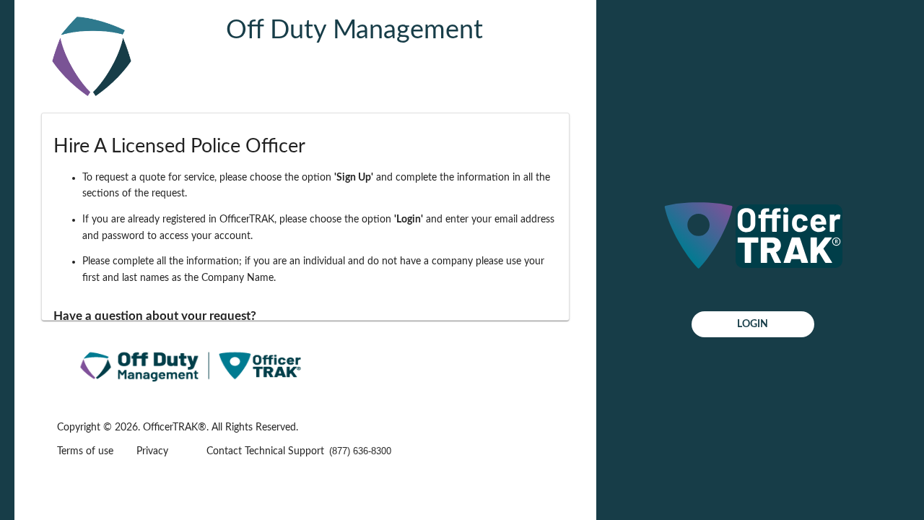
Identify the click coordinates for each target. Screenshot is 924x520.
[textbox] (371, 451)
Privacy (152, 451)
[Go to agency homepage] (91, 104)
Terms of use (85, 451)
